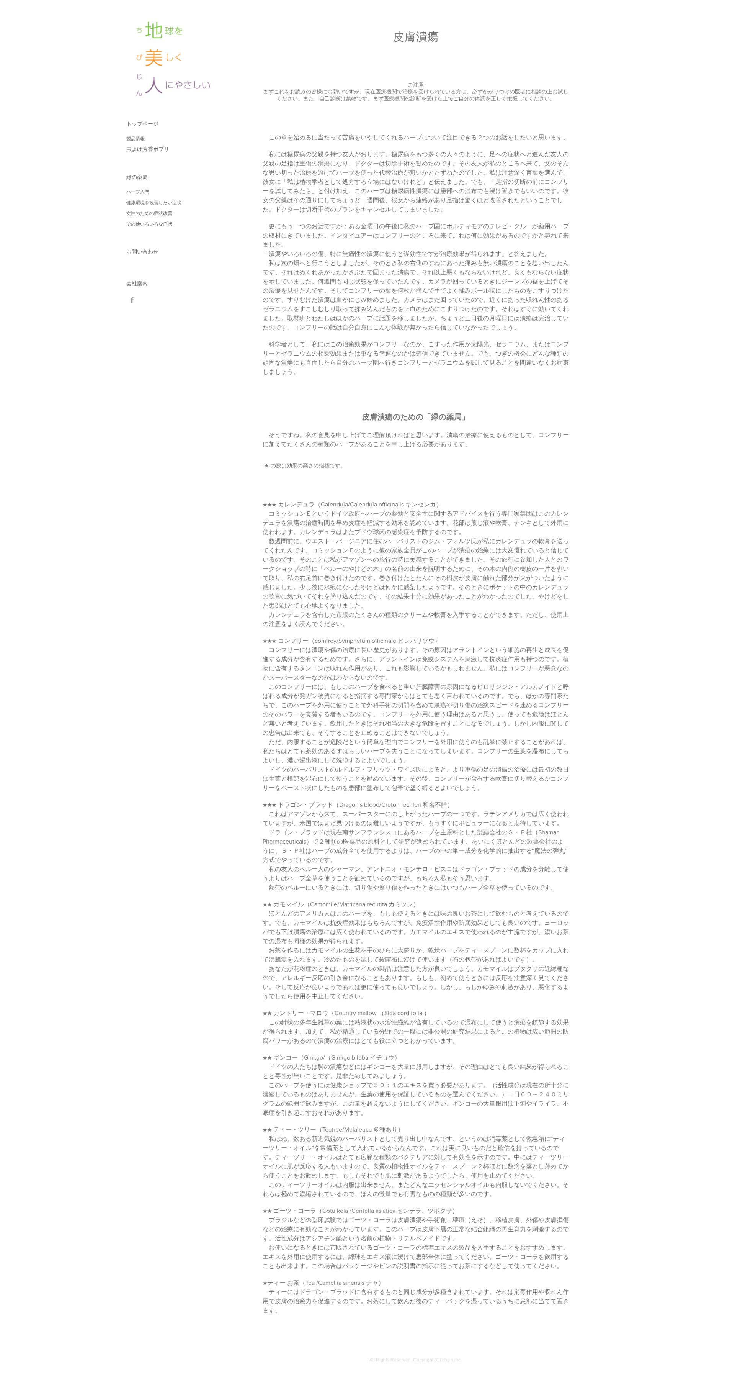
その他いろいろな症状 (149, 224)
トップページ (142, 124)
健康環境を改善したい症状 (153, 202)
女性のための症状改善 (149, 213)
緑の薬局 (137, 177)
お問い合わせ (142, 252)
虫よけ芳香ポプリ (147, 149)
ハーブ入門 (137, 192)
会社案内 (137, 283)
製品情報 (135, 138)
